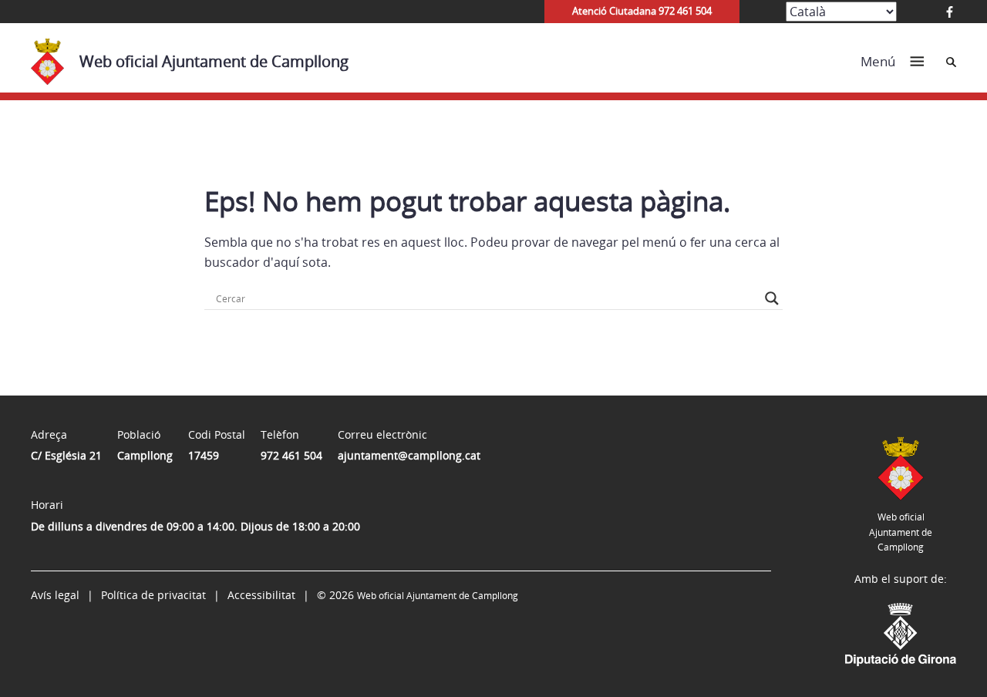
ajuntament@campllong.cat (409, 455)
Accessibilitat (261, 595)
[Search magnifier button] (772, 298)
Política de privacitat (153, 595)
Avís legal (55, 595)
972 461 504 (291, 455)
